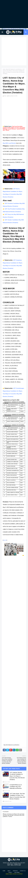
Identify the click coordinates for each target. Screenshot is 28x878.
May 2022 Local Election (9, 143)
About (9, 870)
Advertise (15, 870)
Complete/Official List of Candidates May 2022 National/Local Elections (16, 786)
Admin (5, 95)
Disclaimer (17, 872)
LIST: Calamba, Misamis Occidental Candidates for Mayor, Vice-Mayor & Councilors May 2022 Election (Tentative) (17, 776)
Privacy (10, 872)
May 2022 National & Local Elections (14, 69)
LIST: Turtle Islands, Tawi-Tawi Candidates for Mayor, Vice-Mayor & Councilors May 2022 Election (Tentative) (17, 796)
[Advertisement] (14, 14)
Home (4, 69)
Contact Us (22, 870)
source (5, 540)
